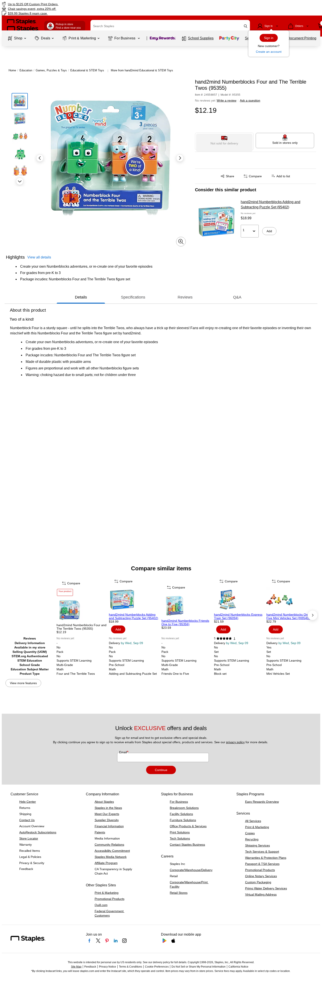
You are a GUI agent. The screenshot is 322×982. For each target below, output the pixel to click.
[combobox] (170, 26)
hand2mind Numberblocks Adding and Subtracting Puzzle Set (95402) (270, 204)
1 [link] (234, 638)
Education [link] (25, 70)
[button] (245, 26)
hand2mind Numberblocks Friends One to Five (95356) (185, 622)
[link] (55, 4)
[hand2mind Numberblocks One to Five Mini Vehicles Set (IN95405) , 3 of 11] (292, 600)
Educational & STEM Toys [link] (87, 70)
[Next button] (19, 181)
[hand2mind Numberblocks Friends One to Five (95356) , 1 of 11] (187, 606)
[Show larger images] (181, 241)
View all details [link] (39, 257)
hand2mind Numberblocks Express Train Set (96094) (238, 616)
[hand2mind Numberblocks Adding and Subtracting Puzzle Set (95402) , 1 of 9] (135, 600)
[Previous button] (40, 158)
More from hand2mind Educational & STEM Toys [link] (142, 70)
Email (123, 752)
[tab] (81, 297)
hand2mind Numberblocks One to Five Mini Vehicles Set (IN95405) (289, 616)
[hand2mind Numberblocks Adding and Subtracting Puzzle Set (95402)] (216, 221)
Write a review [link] (226, 100)
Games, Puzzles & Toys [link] (51, 70)
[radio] (224, 141)
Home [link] (12, 70)
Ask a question (250, 100)
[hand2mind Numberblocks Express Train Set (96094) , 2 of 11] (240, 600)
